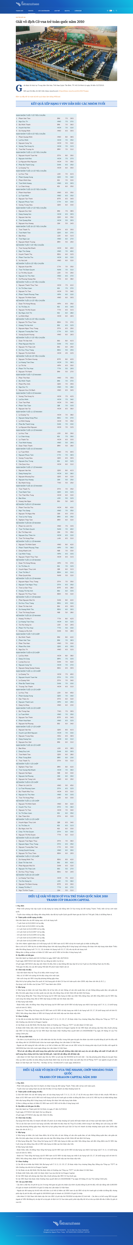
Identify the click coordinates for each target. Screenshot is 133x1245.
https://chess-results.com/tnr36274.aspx (74, 91)
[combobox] (116, 10)
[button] (20, 11)
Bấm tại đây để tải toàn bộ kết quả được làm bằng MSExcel (38, 97)
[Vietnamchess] (27, 4)
